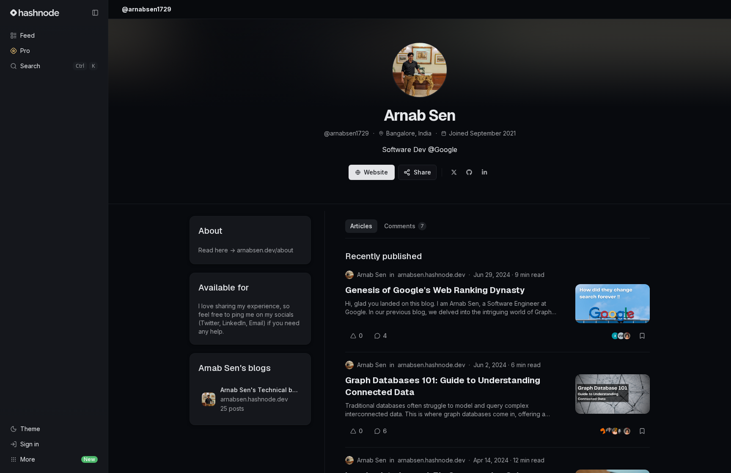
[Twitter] (454, 172)
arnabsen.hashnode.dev (431, 274)
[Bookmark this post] (642, 335)
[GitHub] (469, 172)
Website (376, 172)
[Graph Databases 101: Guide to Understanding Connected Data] (612, 393)
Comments (404, 226)
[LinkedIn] (484, 172)
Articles (361, 226)
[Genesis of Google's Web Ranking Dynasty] (612, 303)
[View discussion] (621, 336)
